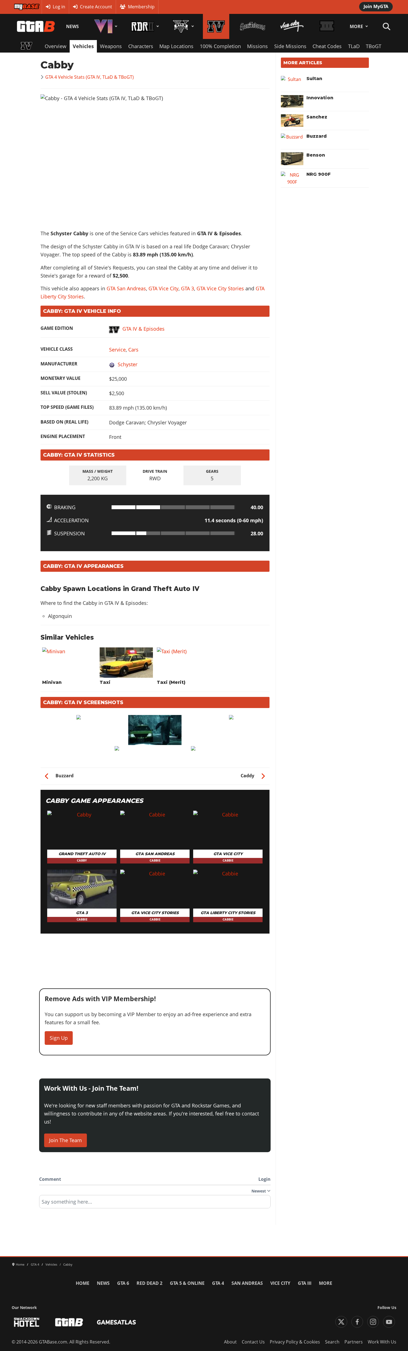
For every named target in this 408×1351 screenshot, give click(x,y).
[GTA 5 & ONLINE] (182, 26)
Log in (59, 7)
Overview (55, 46)
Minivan (52, 682)
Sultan (314, 78)
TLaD (354, 46)
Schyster (127, 364)
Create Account (96, 7)
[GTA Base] (36, 26)
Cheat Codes (327, 46)
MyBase (22, 7)
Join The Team (65, 1140)
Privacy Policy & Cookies (295, 1342)
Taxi (105, 682)
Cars (133, 349)
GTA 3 (187, 288)
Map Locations (176, 46)
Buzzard (316, 136)
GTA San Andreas (126, 288)
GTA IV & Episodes (143, 328)
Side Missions (290, 46)
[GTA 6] (104, 26)
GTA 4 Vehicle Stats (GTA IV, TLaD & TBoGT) (89, 77)
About (230, 1342)
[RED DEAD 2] (144, 26)
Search (332, 1342)
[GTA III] (326, 26)
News (72, 26)
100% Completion (220, 46)
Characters (140, 46)
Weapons (111, 46)
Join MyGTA (376, 6)
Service (117, 349)
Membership (141, 7)
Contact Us (253, 1342)
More (356, 26)
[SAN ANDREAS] (252, 26)
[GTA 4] (216, 26)
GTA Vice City (163, 288)
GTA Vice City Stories (220, 288)
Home (82, 1283)
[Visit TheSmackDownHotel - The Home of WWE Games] (27, 1322)
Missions (257, 46)
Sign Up (59, 1038)
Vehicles (83, 46)
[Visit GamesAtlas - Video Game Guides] (116, 1322)
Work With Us (382, 1342)
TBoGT (373, 46)
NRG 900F (318, 174)
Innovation (319, 97)
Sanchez (316, 117)
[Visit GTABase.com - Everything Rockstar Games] (69, 1322)
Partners (353, 1342)
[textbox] (155, 1203)
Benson (315, 155)
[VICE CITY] (292, 26)
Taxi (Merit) (171, 682)
